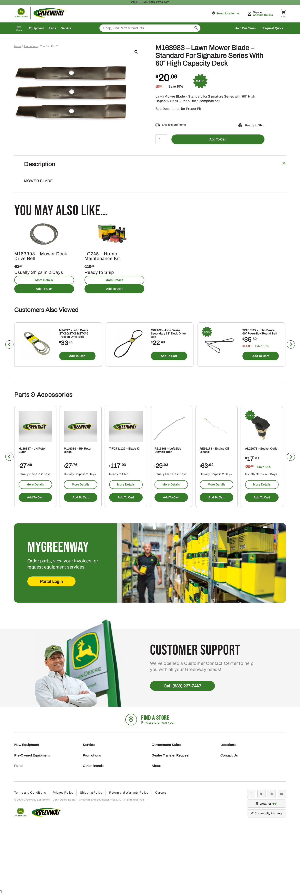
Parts (52, 28)
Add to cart (218, 139)
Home (17, 46)
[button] (136, 52)
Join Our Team (245, 28)
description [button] (39, 164)
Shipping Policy (91, 792)
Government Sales (166, 744)
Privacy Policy (63, 792)
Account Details (263, 15)
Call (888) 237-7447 (182, 686)
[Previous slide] (9, 344)
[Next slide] (291, 344)
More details (44, 280)
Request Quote (272, 28)
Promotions (31, 46)
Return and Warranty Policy (128, 792)
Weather (268, 803)
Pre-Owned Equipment (32, 755)
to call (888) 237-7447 (150, 2)
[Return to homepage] (40, 17)
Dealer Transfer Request (171, 755)
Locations (228, 744)
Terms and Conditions (30, 792)
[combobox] (149, 28)
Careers (161, 792)
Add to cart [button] (44, 288)
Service (66, 28)
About (156, 765)
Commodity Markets (268, 813)
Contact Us (229, 755)
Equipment (36, 28)
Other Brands (93, 765)
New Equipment (26, 744)
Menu (19, 30)
